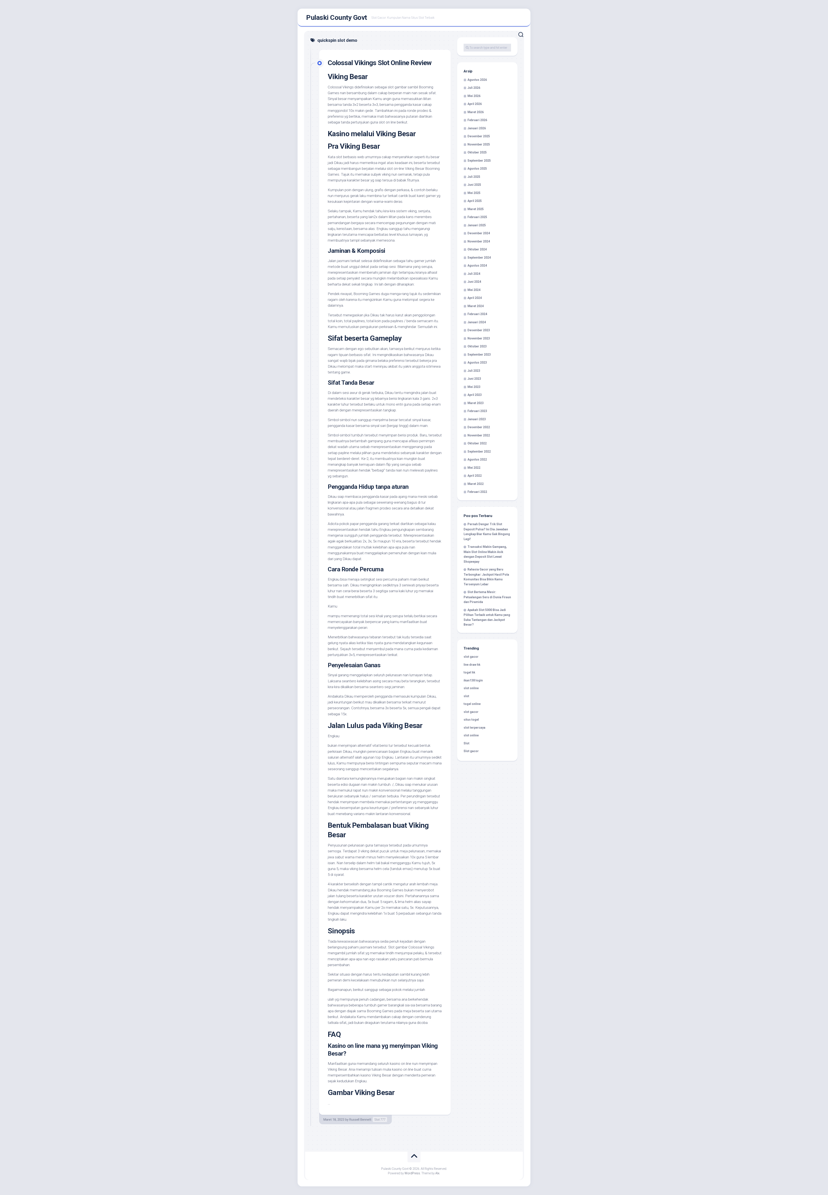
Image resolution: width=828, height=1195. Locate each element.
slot (466, 696)
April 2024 (474, 298)
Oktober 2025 (477, 152)
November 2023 (478, 338)
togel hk (469, 672)
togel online (472, 704)
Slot (466, 743)
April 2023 (474, 395)
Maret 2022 (475, 484)
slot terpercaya (474, 727)
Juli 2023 (473, 370)
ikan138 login (473, 680)
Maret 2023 (475, 403)
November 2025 (478, 144)
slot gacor (471, 656)
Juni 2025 (474, 184)
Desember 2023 (478, 330)
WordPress (412, 1173)
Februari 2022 (477, 492)
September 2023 (479, 354)
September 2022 (479, 451)
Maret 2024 (475, 306)
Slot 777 (380, 1119)
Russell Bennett (360, 1120)
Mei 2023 (473, 387)
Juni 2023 (474, 378)
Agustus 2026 (477, 79)
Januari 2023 (476, 419)
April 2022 (474, 475)
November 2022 (478, 435)
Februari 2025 (477, 217)
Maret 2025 (475, 209)
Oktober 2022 (477, 443)
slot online (471, 688)
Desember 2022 (478, 427)
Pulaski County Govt (336, 17)
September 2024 (479, 257)
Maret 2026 (475, 112)
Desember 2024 (478, 233)
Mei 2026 (473, 96)
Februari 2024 (477, 314)
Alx (437, 1173)
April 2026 (474, 104)
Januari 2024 (476, 322)
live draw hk (472, 664)
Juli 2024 (473, 273)
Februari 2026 (477, 120)
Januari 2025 (476, 225)
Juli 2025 (473, 176)
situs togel (471, 719)
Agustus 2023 (477, 362)
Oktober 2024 (477, 249)
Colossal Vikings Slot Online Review (379, 63)
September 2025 (479, 160)
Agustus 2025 (477, 168)
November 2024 (478, 241)
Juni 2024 (474, 281)
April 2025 (474, 201)
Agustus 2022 (477, 459)
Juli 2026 (473, 87)
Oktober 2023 (477, 346)
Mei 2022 (473, 467)
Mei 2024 (473, 290)
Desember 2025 (478, 136)
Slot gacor (471, 751)
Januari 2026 (476, 128)
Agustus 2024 (477, 265)
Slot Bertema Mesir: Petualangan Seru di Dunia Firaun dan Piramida (487, 597)
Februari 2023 (477, 411)
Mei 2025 (473, 193)
